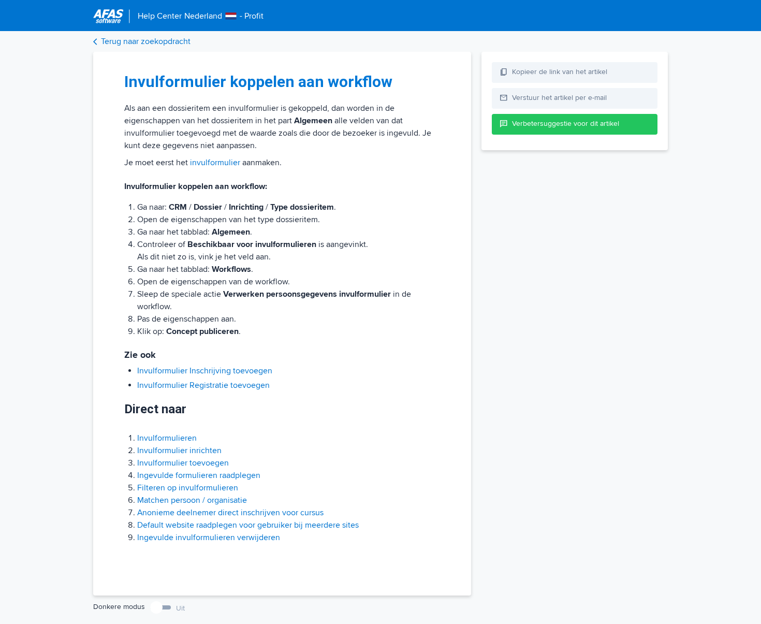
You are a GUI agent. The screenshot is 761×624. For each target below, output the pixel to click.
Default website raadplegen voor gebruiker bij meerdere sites (248, 525)
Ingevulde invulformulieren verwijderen (208, 537)
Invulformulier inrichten (179, 450)
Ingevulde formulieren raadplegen (198, 475)
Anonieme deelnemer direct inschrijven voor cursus (230, 512)
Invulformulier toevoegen (183, 463)
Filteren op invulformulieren (187, 488)
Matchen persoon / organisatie (192, 500)
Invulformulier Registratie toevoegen (203, 385)
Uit (180, 608)
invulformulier (215, 162)
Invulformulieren (167, 438)
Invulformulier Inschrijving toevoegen (204, 371)
